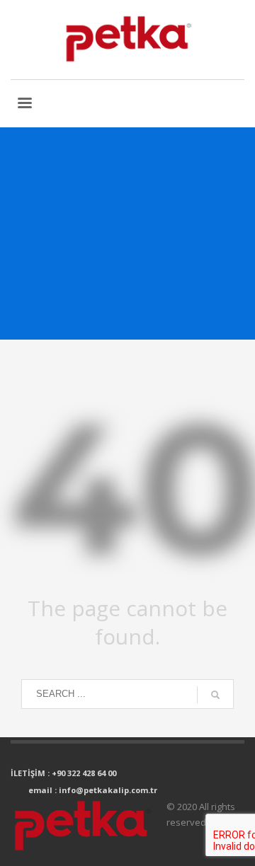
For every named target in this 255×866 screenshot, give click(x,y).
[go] (215, 695)
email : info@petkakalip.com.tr (92, 790)
